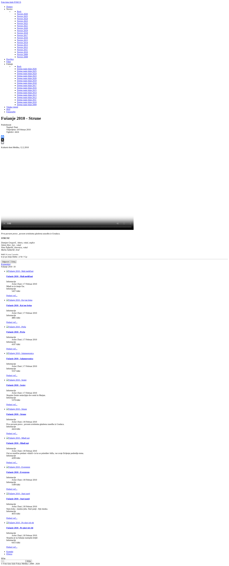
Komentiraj (5, 264)
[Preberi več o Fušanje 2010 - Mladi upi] (18, 438)
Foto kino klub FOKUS (11, 2)
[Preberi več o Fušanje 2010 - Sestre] (16, 380)
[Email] (114, 142)
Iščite (3, 558)
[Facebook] (114, 136)
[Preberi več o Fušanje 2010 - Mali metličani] (19, 271)
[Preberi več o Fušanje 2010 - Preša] (16, 327)
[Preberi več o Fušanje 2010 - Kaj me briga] (19, 300)
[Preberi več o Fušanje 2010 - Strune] (16, 409)
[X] (114, 139)
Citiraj (13, 262)
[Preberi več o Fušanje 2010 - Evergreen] (18, 467)
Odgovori (5, 262)
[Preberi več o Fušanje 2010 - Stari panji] (18, 493)
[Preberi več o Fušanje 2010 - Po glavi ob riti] (20, 523)
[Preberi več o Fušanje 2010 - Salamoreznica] (20, 353)
